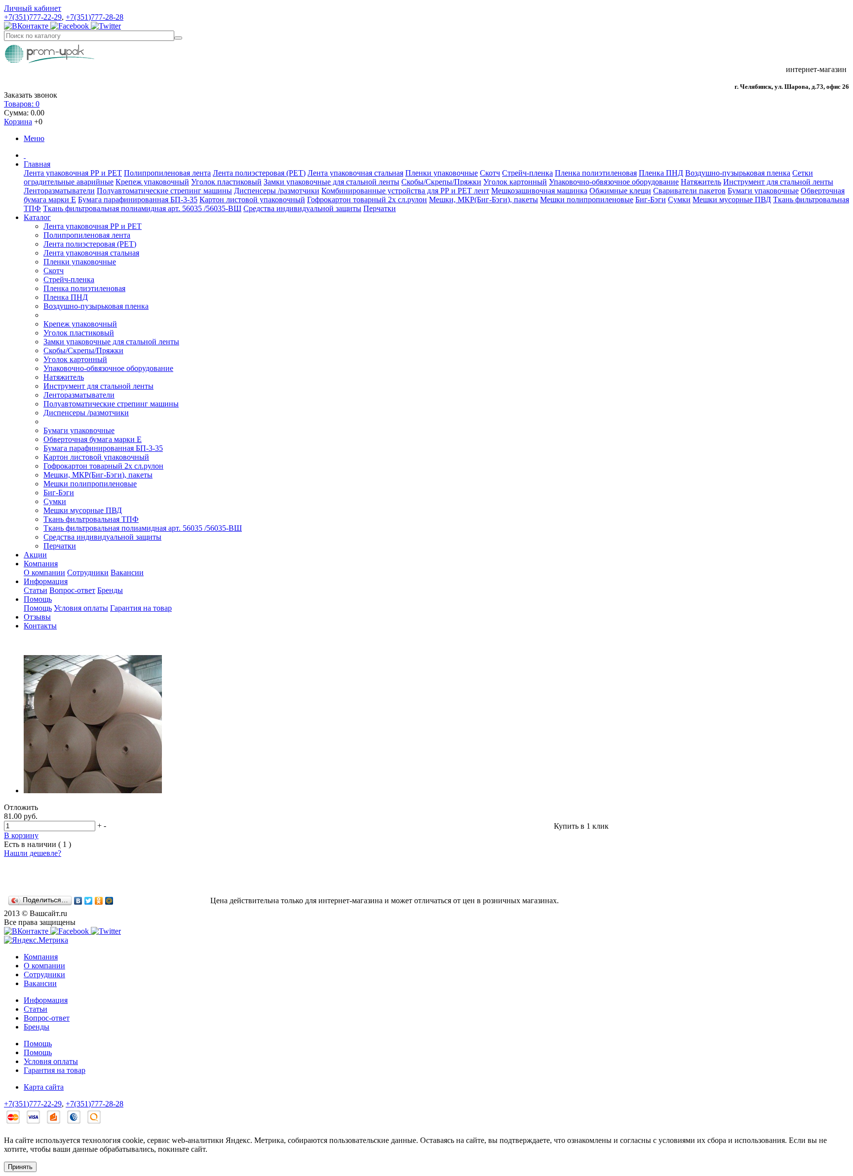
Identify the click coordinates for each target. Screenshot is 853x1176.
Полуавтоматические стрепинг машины (164, 190)
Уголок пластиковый (226, 182)
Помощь (38, 599)
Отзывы (37, 617)
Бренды (110, 590)
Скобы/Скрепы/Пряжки (441, 182)
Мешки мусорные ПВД (732, 199)
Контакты (40, 626)
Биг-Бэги (650, 199)
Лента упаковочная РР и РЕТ (73, 173)
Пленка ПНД (661, 173)
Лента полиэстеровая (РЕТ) (259, 173)
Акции (35, 555)
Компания (41, 563)
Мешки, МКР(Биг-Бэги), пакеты (483, 199)
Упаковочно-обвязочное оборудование (614, 182)
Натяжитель (701, 182)
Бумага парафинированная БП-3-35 (137, 199)
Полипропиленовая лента (167, 173)
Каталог (37, 217)
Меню (34, 138)
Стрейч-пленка (527, 173)
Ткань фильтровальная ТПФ (91, 519)
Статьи (35, 590)
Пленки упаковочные (441, 173)
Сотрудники (88, 572)
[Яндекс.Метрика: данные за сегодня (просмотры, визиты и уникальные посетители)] (36, 940)
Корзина (18, 121)
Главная (37, 164)
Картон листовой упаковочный (252, 199)
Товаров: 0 (21, 104)
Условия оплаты (81, 608)
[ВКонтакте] (78, 900)
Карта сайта (44, 1087)
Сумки (679, 199)
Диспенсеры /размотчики (276, 190)
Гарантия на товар (141, 608)
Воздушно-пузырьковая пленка (737, 173)
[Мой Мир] (109, 900)
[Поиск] (178, 38)
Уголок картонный (515, 182)
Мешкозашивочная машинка (539, 190)
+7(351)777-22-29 (33, 17)
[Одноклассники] (99, 900)
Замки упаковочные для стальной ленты (331, 182)
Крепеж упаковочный (152, 182)
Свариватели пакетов (689, 190)
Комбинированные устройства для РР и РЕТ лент (405, 190)
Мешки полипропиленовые (586, 199)
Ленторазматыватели (59, 190)
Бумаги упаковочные (763, 190)
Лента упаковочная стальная (355, 173)
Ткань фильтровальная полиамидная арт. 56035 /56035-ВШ (142, 208)
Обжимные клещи (620, 190)
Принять (20, 1167)
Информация (46, 581)
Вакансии (127, 572)
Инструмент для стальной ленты (778, 182)
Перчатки (379, 208)
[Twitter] (88, 900)
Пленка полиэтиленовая (596, 173)
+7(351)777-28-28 (94, 17)
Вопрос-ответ (72, 590)
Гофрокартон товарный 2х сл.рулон (367, 199)
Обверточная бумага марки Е (92, 439)
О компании (44, 572)
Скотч (490, 173)
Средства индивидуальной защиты (302, 208)
